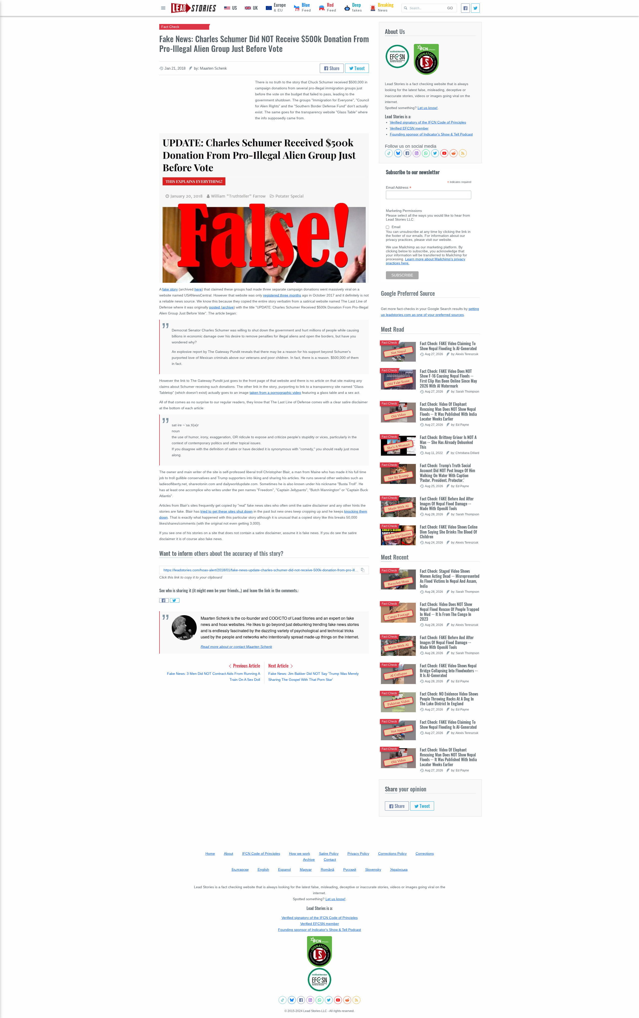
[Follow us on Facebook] (407, 153)
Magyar (306, 870)
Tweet (359, 68)
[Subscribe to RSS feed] (463, 153)
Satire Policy (328, 854)
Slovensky (373, 870)
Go (450, 8)
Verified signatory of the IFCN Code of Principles (428, 122)
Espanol (284, 870)
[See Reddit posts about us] (454, 153)
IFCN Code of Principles (261, 854)
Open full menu (163, 8)
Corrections (425, 854)
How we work (299, 854)
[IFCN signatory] (319, 951)
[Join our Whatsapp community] (426, 153)
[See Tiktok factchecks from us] (389, 153)
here (198, 289)
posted (215, 307)
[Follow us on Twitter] (435, 153)
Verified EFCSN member (409, 128)
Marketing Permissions (404, 211)
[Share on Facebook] (164, 600)
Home (210, 854)
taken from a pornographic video (275, 393)
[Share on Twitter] (174, 600)
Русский (349, 870)
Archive (309, 860)
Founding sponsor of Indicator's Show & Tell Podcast (431, 134)
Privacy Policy (358, 854)
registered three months (282, 295)
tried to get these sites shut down (226, 511)
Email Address (398, 187)
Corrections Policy (392, 854)
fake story (170, 289)
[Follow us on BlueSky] (398, 153)
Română (327, 870)
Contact (330, 860)
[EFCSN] (319, 979)
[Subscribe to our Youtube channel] (444, 153)
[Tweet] (475, 8)
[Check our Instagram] (417, 153)
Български (240, 870)
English (263, 870)
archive (228, 307)
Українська (399, 870)
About (228, 854)
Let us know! (428, 108)
